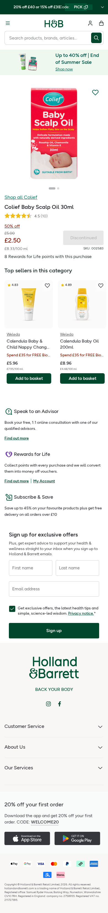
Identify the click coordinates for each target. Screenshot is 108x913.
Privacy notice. (81, 613)
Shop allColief (20, 197)
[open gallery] (54, 133)
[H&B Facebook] (59, 704)
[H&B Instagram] (48, 704)
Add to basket (29, 378)
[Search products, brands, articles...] (97, 38)
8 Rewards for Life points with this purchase (48, 256)
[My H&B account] (90, 23)
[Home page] (54, 23)
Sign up (54, 630)
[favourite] (47, 285)
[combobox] (47, 38)
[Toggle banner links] (102, 7)
